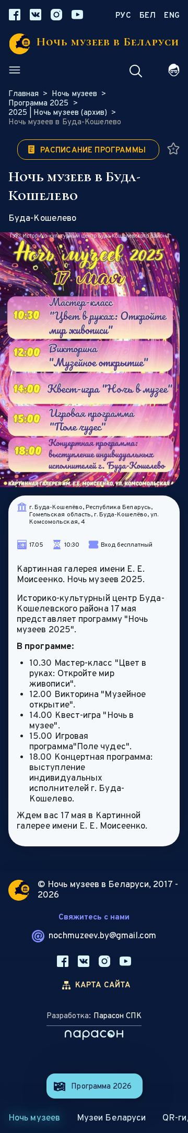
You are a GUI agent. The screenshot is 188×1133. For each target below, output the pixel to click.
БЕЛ (147, 16)
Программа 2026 (101, 1087)
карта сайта (103, 985)
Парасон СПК (117, 1016)
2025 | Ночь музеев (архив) (57, 113)
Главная (23, 94)
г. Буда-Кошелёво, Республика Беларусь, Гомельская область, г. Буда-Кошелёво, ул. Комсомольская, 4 (93, 514)
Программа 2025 (38, 104)
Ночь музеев (34, 1118)
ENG (172, 16)
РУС (123, 16)
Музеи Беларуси (111, 1118)
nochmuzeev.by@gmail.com (102, 936)
